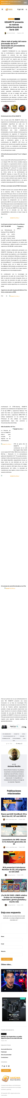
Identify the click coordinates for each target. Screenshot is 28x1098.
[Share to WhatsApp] (22, 743)
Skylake (22, 736)
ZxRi (14, 740)
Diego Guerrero (12, 875)
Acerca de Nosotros (6, 1049)
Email (2, 944)
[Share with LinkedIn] (20, 743)
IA (10, 800)
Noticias (20, 800)
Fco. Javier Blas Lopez (12, 819)
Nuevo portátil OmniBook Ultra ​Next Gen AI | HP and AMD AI (14, 815)
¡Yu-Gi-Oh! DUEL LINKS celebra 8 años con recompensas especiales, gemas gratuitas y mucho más (14, 898)
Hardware (6, 800)
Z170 (24, 738)
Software (6, 802)
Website (3, 951)
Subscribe (6, 1070)
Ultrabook (12, 802)
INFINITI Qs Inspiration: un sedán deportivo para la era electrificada (11, 1037)
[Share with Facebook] (16, 743)
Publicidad (4, 1052)
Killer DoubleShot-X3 (9, 736)
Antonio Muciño (11, 33)
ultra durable (16, 738)
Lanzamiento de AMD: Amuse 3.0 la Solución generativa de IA (14, 841)
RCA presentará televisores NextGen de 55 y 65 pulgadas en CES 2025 (14, 869)
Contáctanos (4, 1057)
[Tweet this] (18, 743)
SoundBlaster (6, 738)
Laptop (14, 800)
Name (2, 936)
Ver (25, 2)
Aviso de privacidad (6, 1054)
